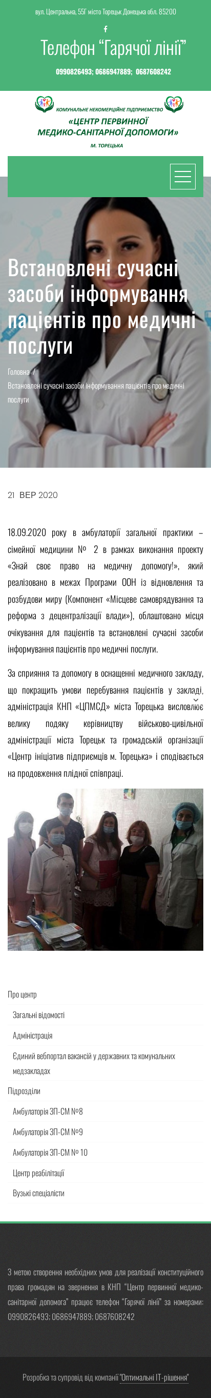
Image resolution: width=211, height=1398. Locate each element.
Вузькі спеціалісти (39, 1192)
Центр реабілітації (38, 1172)
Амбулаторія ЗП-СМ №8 (48, 1111)
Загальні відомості (39, 1014)
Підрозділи (24, 1090)
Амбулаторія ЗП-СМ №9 (48, 1131)
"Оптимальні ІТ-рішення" (154, 1377)
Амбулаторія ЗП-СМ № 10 (50, 1152)
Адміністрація (32, 1035)
